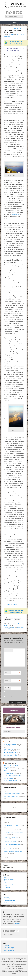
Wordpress (20, 968)
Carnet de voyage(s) (8, 880)
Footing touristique (8, 848)
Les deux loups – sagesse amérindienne (13, 775)
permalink (7, 628)
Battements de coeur (9, 879)
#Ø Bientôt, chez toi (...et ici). (11, 755)
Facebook (7, 12)
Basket (5, 877)
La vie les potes (7, 887)
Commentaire (8, 650)
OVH (24, 970)
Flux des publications (9, 898)
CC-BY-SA (12, 961)
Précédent (16, 28)
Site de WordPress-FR (9, 902)
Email (6, 680)
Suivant (23, 28)
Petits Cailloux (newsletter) (12, 742)
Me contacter (18, 966)
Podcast (17, 12)
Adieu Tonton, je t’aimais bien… (11, 796)
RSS (14, 12)
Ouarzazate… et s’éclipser (10, 841)
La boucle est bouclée (11, 604)
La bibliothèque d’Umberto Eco (11, 768)
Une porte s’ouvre (8, 772)
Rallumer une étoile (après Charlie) (12, 793)
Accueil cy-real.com (14, 610)
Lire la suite (17, 923)
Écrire (5, 885)
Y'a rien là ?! (8, 958)
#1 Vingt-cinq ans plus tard (10, 752)
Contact (21, 12)
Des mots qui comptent (9, 884)
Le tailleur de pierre (8, 773)
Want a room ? (16, 214)
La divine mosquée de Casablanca (12, 844)
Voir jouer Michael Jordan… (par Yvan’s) (13, 821)
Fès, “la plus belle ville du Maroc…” (12, 825)
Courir (5, 882)
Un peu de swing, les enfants (10, 780)
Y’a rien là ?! (18, 4)
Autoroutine (6, 770)
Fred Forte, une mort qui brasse (11, 790)
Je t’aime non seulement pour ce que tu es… (14, 856)
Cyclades (6, 627)
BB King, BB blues (8, 778)
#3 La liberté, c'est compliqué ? (11, 745)
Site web (7, 687)
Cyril (17, 34)
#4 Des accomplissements (10, 744)
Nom (6, 672)
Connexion (6, 897)
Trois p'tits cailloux (8, 749)
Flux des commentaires (9, 900)
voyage (13, 627)
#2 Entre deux (7, 750)
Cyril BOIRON (18, 971)
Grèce (9, 627)
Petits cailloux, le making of (10, 754)
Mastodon (10, 12)
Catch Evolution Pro (11, 970)
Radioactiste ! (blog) (10, 763)
